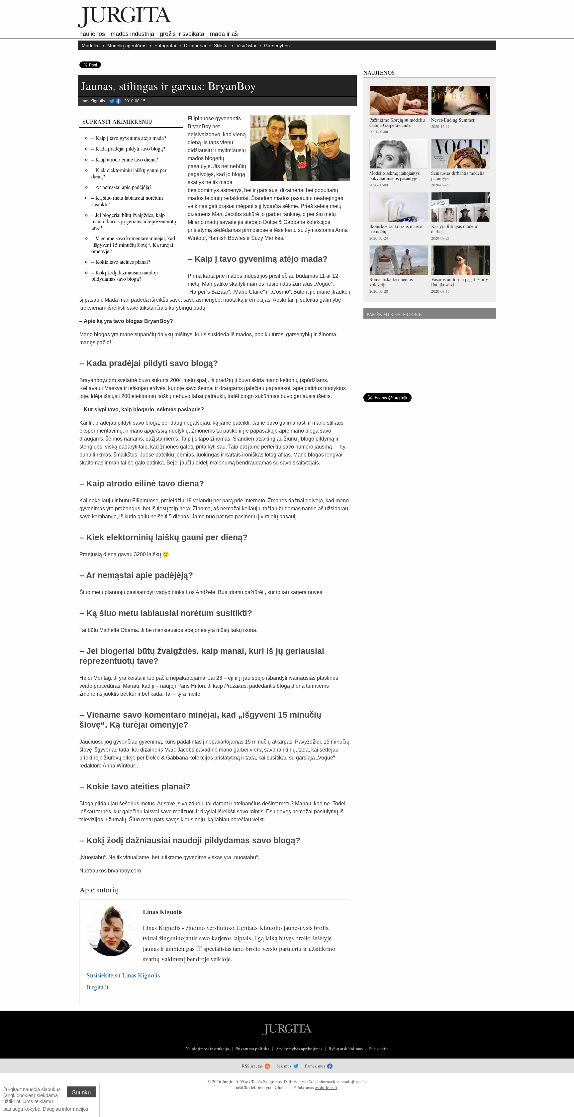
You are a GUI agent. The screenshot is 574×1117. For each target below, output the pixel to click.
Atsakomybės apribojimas (299, 1049)
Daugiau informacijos (65, 1109)
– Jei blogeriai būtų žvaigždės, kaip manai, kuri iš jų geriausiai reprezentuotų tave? (133, 221)
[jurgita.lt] (124, 26)
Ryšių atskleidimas (346, 1049)
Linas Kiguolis (92, 101)
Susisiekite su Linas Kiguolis (123, 975)
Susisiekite (379, 1049)
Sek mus (284, 1066)
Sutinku (81, 1092)
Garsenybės (277, 45)
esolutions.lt (326, 1087)
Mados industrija (132, 34)
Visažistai (246, 45)
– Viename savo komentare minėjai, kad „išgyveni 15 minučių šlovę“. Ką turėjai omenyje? (133, 244)
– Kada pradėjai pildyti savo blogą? (128, 148)
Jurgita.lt (97, 987)
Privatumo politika (252, 1049)
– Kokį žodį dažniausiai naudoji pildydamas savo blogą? (124, 275)
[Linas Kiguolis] (111, 101)
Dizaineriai (195, 45)
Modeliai (90, 45)
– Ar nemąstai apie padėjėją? (121, 186)
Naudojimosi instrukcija (207, 1049)
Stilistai (221, 45)
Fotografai (165, 45)
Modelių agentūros (126, 45)
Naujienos (92, 34)
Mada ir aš (224, 34)
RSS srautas (253, 1066)
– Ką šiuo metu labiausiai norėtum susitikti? (127, 200)
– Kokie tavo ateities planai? (120, 261)
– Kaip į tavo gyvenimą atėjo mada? (128, 137)
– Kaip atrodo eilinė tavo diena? (124, 159)
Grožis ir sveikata (182, 34)
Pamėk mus (315, 1066)
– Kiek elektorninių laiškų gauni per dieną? (128, 173)
